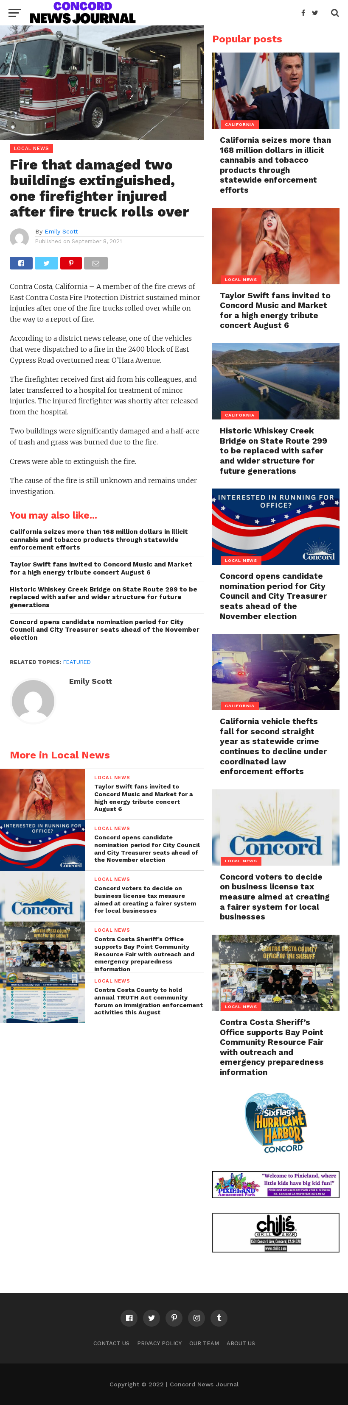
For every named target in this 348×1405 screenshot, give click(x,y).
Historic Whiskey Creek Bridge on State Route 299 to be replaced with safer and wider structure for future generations (103, 597)
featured (77, 662)
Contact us (111, 1343)
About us (241, 1343)
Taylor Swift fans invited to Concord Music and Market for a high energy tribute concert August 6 (101, 568)
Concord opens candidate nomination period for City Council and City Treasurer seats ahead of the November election (104, 629)
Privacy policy (159, 1343)
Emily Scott (61, 231)
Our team (204, 1343)
